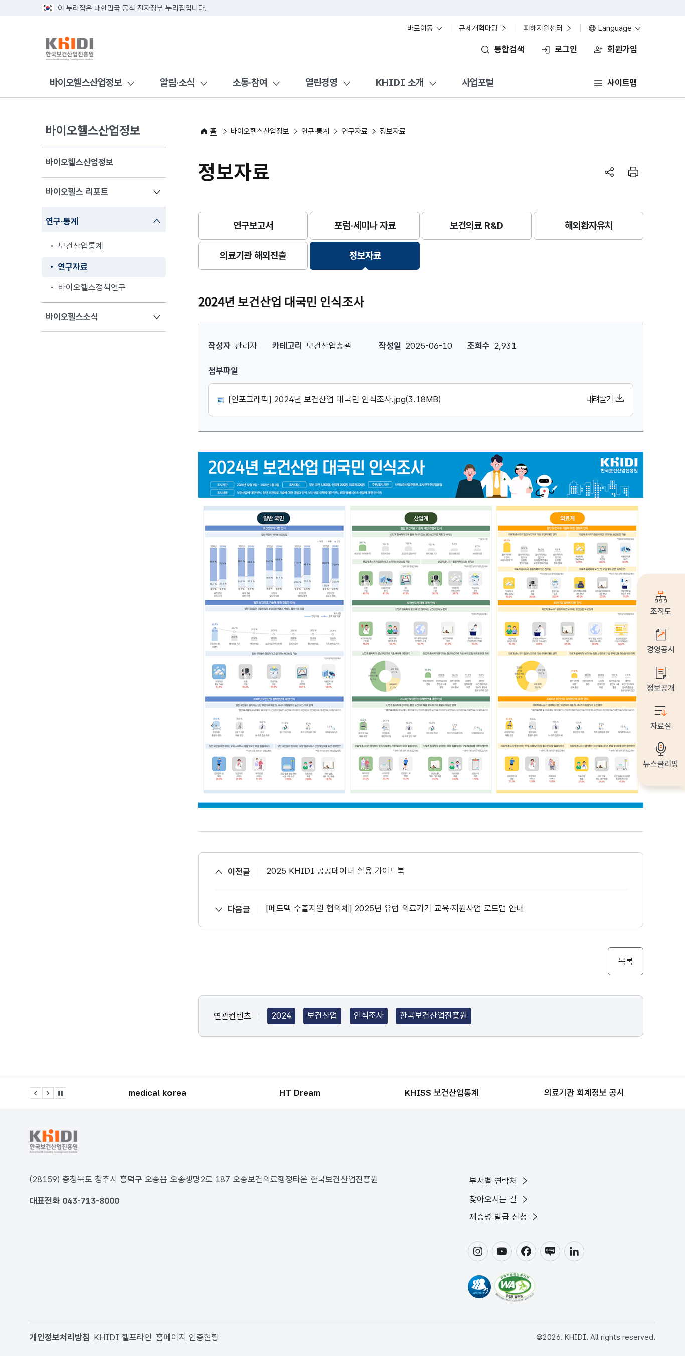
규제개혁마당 (479, 28)
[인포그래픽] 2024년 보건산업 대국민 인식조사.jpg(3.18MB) (419, 399)
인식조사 (369, 1015)
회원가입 (622, 49)
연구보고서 (253, 225)
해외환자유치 (589, 225)
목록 (625, 961)
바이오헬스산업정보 (86, 82)
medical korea (157, 1093)
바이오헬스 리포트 (76, 191)
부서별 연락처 (494, 1181)
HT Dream (299, 1093)
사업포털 (478, 82)
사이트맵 (622, 83)
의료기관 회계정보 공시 (584, 1093)
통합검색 (509, 49)
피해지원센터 (544, 28)
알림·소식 (177, 82)
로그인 (566, 49)
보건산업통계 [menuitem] (80, 246)
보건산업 (322, 1015)
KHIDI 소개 (400, 82)
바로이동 (421, 28)
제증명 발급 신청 (499, 1217)
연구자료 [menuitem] (73, 267)
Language (615, 28)
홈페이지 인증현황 (187, 1337)
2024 (281, 1015)
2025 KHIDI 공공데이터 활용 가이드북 (335, 871)
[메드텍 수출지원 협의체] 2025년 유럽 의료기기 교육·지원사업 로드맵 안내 (395, 908)
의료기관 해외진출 (253, 255)
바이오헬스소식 (71, 316)
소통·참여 (250, 82)
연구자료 (354, 131)
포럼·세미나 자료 (365, 225)
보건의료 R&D (476, 225)
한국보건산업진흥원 (433, 1015)
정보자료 (365, 255)
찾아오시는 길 (494, 1199)
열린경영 (321, 82)
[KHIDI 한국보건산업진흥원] (70, 49)
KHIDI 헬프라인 (123, 1337)
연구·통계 (61, 221)
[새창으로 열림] (479, 1286)
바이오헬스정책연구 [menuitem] (92, 287)
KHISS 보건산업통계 (442, 1093)
